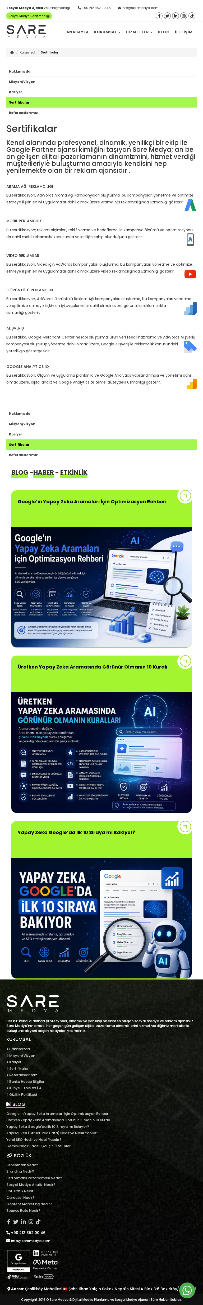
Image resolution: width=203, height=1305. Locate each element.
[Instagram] (184, 16)
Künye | (15, 1087)
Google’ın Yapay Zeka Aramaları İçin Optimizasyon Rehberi (57, 1113)
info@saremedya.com (140, 8)
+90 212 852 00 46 (96, 8)
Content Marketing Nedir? (29, 1203)
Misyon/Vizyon (22, 81)
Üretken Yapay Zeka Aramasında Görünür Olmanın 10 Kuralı (58, 1120)
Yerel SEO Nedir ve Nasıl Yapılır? (34, 1139)
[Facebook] (159, 16)
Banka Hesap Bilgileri (26, 1081)
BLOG (18, 1104)
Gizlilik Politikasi (22, 1094)
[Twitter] (167, 16)
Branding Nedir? (20, 1171)
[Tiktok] (192, 16)
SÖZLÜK (21, 1155)
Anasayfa (77, 32)
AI (41, 1087)
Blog (164, 32)
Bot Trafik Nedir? (20, 1190)
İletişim (184, 32)
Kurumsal (106, 32)
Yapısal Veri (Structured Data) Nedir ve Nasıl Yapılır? (52, 1132)
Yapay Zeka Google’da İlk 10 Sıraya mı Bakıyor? (47, 1126)
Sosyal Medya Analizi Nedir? (31, 1184)
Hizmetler (138, 32)
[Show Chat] (187, 1290)
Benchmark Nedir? (22, 1165)
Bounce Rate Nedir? (23, 1210)
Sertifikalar (19, 102)
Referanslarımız (23, 112)
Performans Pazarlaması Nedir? (34, 1178)
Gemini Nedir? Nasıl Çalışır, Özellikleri (38, 1145)
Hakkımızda (19, 71)
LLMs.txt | (30, 1087)
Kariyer (15, 92)
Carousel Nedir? (20, 1197)
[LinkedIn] (175, 16)
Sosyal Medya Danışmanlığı (29, 16)
